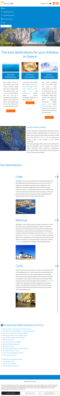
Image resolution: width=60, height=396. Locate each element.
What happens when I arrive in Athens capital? (15, 335)
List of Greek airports (8, 361)
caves (46, 106)
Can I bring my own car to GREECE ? (12, 342)
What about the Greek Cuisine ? (11, 350)
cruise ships (19, 242)
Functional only (30, 393)
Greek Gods (33, 84)
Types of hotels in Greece (10, 363)
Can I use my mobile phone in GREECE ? (13, 353)
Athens (47, 233)
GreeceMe (7, 3)
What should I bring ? (8, 346)
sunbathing (6, 93)
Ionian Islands (49, 281)
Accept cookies (10, 393)
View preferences (49, 393)
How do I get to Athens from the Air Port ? (14, 337)
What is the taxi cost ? (9, 340)
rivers (49, 104)
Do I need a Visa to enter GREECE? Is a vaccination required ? (19, 331)
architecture (26, 93)
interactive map (43, 137)
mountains (54, 106)
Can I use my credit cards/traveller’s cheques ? (15, 333)
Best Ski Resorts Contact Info (11, 366)
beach (8, 95)
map (30, 152)
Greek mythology (27, 86)
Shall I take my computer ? (10, 355)
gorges (44, 104)
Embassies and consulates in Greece (12, 359)
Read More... (11, 111)
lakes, (43, 106)
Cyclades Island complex (28, 235)
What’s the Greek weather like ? (11, 344)
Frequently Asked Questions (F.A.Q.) (24, 325)
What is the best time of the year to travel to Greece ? (17, 329)
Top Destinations (11, 165)
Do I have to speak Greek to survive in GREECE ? (16, 348)
